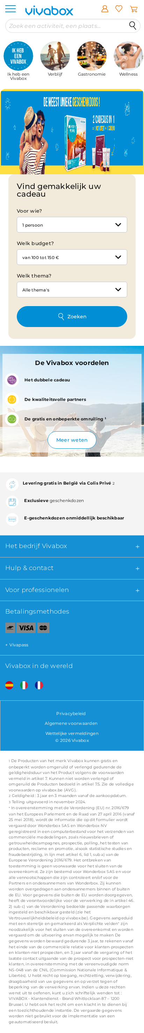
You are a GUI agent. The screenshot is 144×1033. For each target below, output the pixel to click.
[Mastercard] (43, 629)
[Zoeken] (133, 26)
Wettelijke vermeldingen (72, 733)
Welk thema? (34, 276)
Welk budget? (35, 243)
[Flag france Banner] (36, 685)
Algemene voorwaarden (71, 723)
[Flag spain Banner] (6, 685)
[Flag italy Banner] (21, 685)
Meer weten (72, 440)
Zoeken (77, 316)
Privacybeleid (71, 713)
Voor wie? (29, 211)
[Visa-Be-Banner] (26, 629)
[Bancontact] (7, 629)
